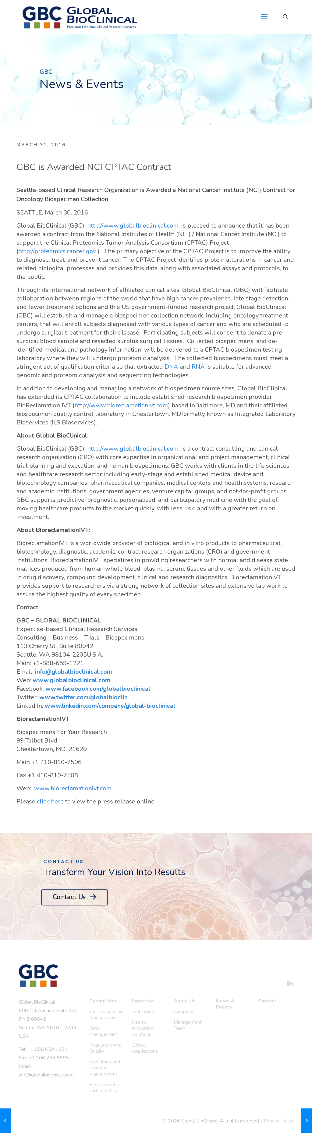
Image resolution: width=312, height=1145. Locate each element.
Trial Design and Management (106, 1014)
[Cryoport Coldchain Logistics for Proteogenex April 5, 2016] (306, 1120)
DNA (171, 367)
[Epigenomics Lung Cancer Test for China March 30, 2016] (5, 1120)
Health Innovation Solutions (142, 1028)
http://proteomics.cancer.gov (58, 251)
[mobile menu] (264, 17)
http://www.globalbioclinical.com (133, 226)
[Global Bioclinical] (80, 17)
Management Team (188, 1025)
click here (50, 801)
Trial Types (143, 1011)
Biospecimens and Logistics (104, 1087)
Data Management (103, 1031)
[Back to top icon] (282, 1132)
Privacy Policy (278, 1121)
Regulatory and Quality (105, 1048)
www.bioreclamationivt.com (73, 788)
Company (183, 1011)
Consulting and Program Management (104, 1067)
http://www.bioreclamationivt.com (121, 405)
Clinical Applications (145, 1048)
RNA (198, 367)
